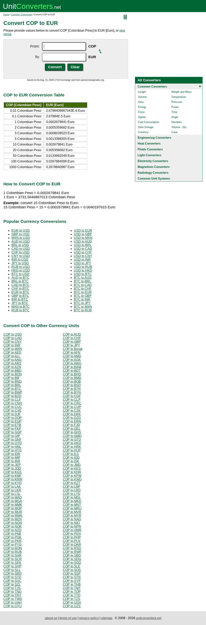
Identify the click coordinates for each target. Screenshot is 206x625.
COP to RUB (12, 552)
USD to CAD (83, 248)
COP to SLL (12, 570)
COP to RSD (72, 548)
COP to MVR (72, 512)
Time (174, 112)
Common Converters (152, 86)
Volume (142, 96)
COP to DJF (12, 414)
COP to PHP (72, 537)
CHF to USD (20, 252)
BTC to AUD (83, 277)
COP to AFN (71, 352)
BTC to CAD (83, 285)
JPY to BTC (19, 303)
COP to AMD (72, 356)
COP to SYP (72, 581)
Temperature (178, 96)
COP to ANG (12, 360)
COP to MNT (72, 504)
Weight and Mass (181, 91)
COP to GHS (72, 432)
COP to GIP (11, 436)
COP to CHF (72, 338)
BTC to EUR (83, 292)
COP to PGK (12, 537)
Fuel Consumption (148, 122)
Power (175, 106)
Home (6, 14)
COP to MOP (12, 508)
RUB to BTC (20, 310)
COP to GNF (12, 439)
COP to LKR (12, 490)
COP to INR (11, 345)
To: (37, 57)
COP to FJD (71, 425)
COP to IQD (71, 457)
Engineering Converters (154, 137)
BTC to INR (82, 299)
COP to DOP (12, 417)
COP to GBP (72, 341)
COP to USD (12, 334)
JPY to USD (20, 263)
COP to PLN (71, 541)
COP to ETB (12, 425)
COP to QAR (72, 544)
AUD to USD (20, 241)
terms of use (68, 618)
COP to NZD (12, 530)
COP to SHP (12, 566)
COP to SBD (72, 555)
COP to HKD (72, 443)
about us (51, 618)
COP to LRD (72, 490)
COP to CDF (72, 396)
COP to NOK (12, 526)
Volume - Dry (178, 127)
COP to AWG (72, 363)
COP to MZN (12, 519)
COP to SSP (72, 573)
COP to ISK (71, 461)
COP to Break (72, 349)
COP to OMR (72, 530)
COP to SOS (72, 570)
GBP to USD (20, 234)
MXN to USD (20, 238)
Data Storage (145, 127)
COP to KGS (12, 472)
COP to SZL (12, 584)
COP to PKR (12, 541)
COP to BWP (12, 392)
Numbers (176, 122)
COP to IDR (11, 454)
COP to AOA (72, 360)
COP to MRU (72, 508)
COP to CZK (72, 410)
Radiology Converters (153, 172)
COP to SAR (12, 555)
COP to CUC (12, 407)
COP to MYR (72, 515)
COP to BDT (72, 370)
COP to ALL (11, 356)
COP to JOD (12, 468)
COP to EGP (12, 421)
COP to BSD (72, 385)
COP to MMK (12, 504)
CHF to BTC (20, 288)
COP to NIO (71, 523)
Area (140, 101)
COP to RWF (72, 552)
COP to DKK (72, 414)
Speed (141, 117)
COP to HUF (72, 450)
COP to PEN (72, 533)
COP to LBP (71, 486)
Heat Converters (149, 143)
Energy (142, 106)
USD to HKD (83, 270)
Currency (143, 132)
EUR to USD (20, 230)
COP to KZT (71, 483)
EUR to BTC (20, 292)
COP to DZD (72, 417)
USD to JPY (82, 263)
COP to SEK (12, 562)
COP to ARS (12, 363)
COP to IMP (11, 457)
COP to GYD (12, 443)
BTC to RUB (83, 310)
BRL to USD (20, 245)
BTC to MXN (83, 306)
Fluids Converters (150, 149)
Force (141, 112)
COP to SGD (72, 562)
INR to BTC (19, 299)
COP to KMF (12, 475)
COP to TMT (72, 588)
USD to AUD (83, 241)
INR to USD (19, 259)
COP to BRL (12, 385)
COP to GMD (72, 436)
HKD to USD (20, 270)
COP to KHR (72, 472)
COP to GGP (12, 432)
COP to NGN (12, 523)
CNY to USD (20, 256)
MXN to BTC (20, 306)
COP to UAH (12, 602)
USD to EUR (83, 230)
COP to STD (12, 577)
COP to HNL (12, 446)
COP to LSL (12, 494)
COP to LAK (12, 486)
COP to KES (72, 468)
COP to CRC (72, 403)
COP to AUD (72, 334)
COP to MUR (12, 512)
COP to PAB (12, 533)
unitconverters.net (148, 618)
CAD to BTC (20, 285)
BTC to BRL (82, 281)
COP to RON (12, 548)
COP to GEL (71, 428)
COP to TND (12, 591)
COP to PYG (12, 544)
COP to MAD (12, 497)
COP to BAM (72, 367)
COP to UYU (12, 606)
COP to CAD (12, 338)
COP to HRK (72, 446)
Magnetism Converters (154, 166)
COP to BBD (12, 370)
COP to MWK (13, 515)
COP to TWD (12, 599)
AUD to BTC (20, 277)
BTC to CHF (83, 288)
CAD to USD (20, 248)
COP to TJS (12, 588)
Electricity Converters (153, 161)
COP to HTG (12, 450)
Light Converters (149, 155)
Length (142, 91)
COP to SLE (71, 566)
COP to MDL (72, 497)
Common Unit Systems (154, 178)
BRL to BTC (20, 281)
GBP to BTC (20, 296)
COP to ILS (71, 454)
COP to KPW (72, 475)
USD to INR (82, 259)
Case (174, 132)
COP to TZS (71, 599)
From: (35, 46)
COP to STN (72, 577)
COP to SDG (72, 559)
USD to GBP (83, 234)
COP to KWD (72, 479)
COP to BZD (12, 396)
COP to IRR (11, 461)
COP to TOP (72, 591)
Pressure (176, 101)
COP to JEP (12, 465)
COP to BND (12, 381)
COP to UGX (72, 602)
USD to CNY (83, 256)
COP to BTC (12, 388)
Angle (174, 117)
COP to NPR (72, 526)
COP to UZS (72, 606)
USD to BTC (83, 274)
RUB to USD (20, 267)
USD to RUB (83, 267)
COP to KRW (12, 479)
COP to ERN (72, 421)
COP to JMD (72, 465)
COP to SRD (12, 573)
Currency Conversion (21, 14)
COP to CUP (72, 407)
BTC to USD (20, 274)
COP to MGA (12, 501)
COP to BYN (72, 392)
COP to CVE (12, 410)
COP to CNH (12, 403)
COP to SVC (12, 581)
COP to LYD (71, 494)
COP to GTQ (72, 439)
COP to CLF (12, 399)
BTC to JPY (82, 303)
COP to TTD (71, 595)
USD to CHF (83, 252)
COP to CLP (71, 399)
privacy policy (89, 618)
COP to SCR (12, 559)
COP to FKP (12, 428)
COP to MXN (12, 349)
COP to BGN (12, 374)
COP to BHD (72, 374)
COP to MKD (72, 501)
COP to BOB (72, 381)
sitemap (106, 618)
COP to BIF (11, 378)
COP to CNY (12, 341)
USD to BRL (83, 245)
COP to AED (12, 352)
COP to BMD (72, 378)
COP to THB (72, 584)
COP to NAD (72, 519)
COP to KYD (12, 483)
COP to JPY (71, 345)
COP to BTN (72, 388)
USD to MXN (83, 238)
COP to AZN (12, 367)
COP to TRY (12, 595)
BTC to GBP (83, 296)
